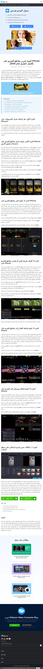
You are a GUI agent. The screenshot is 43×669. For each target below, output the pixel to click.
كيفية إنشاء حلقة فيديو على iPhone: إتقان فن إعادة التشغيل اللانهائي (21, 596)
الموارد (18, 4)
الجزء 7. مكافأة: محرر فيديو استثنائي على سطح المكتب (14, 111)
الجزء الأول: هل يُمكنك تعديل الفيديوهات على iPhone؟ (14, 100)
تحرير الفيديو (14, 4)
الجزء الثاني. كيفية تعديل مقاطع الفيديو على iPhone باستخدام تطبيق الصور (18, 102)
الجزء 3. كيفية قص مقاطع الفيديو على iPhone (12, 104)
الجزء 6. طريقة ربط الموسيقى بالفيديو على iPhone (13, 109)
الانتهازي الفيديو (21, 152)
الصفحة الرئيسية (23, 4)
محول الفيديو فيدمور (19, 10)
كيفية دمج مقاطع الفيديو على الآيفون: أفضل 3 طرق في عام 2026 (21, 577)
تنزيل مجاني (16, 26)
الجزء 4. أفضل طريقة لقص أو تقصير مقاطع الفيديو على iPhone (16, 106)
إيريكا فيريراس (14, 66)
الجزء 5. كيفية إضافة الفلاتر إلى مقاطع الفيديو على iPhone (15, 107)
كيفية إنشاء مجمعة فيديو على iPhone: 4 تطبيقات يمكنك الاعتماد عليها (21, 557)
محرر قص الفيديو (19, 211)
